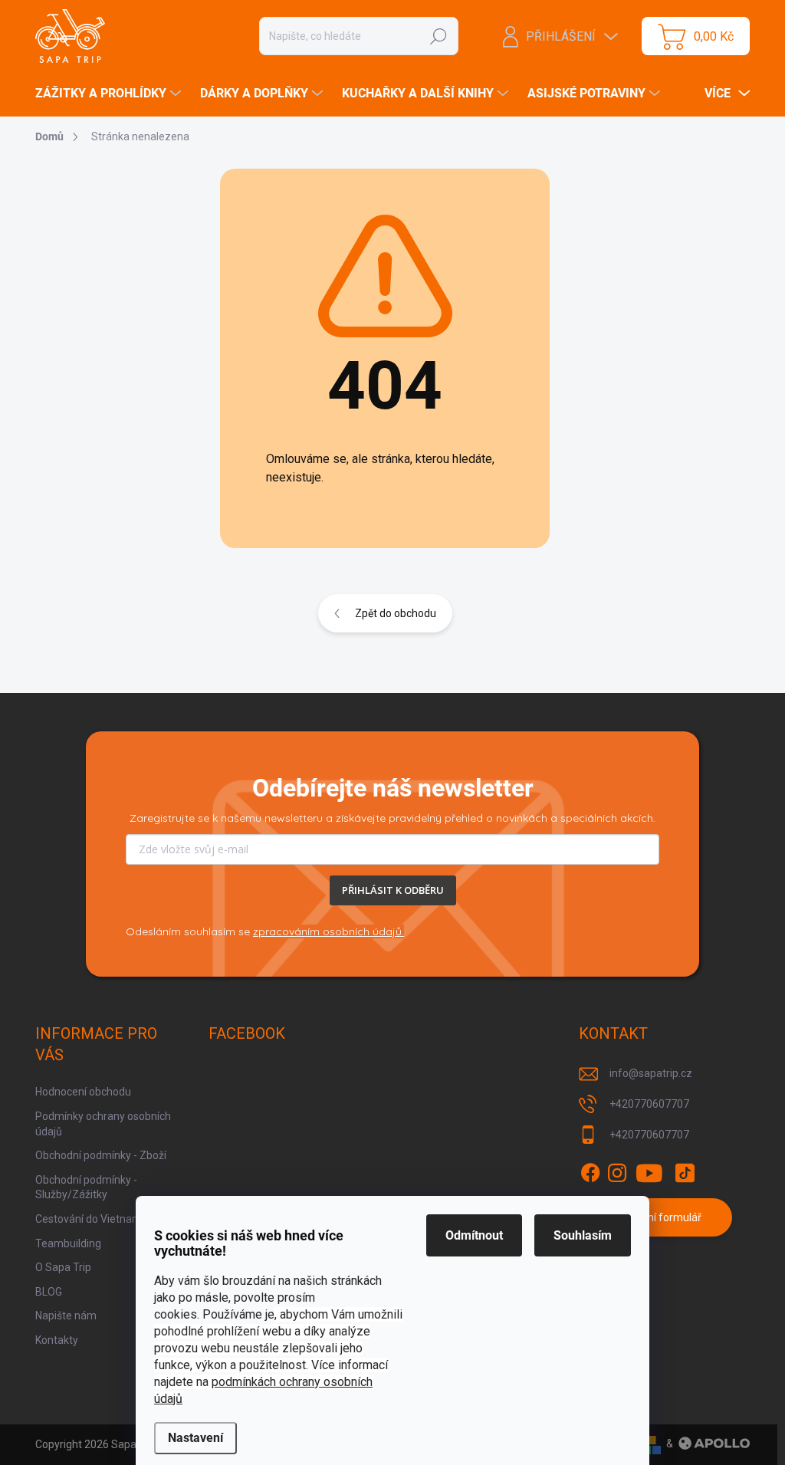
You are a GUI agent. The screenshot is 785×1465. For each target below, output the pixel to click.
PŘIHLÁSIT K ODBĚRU (393, 890)
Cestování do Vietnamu (91, 1219)
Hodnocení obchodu (83, 1092)
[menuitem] (110, 93)
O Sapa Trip (63, 1267)
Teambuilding (68, 1243)
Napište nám (66, 1315)
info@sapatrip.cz (650, 1073)
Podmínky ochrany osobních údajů (103, 1124)
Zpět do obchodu (395, 613)
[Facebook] (590, 1172)
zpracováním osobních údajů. (328, 931)
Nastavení (195, 1438)
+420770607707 (649, 1104)
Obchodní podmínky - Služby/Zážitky (86, 1187)
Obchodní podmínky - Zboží (100, 1155)
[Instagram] (617, 1172)
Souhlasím (582, 1235)
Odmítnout (474, 1235)
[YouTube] (649, 1172)
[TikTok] (684, 1172)
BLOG (48, 1292)
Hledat (439, 36)
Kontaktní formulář (655, 1217)
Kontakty (56, 1340)
